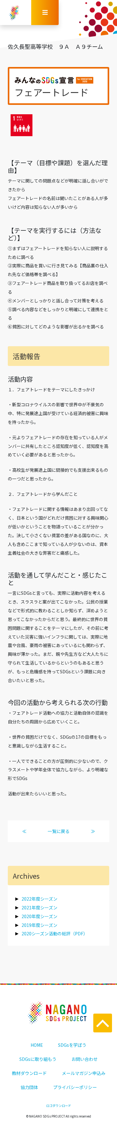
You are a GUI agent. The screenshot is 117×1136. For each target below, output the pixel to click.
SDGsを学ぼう (72, 1045)
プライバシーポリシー (75, 1087)
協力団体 (29, 1087)
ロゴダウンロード (58, 1105)
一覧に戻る (59, 831)
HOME (37, 1045)
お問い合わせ (84, 1059)
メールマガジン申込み (83, 1073)
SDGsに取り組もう (37, 1059)
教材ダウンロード (29, 1073)
